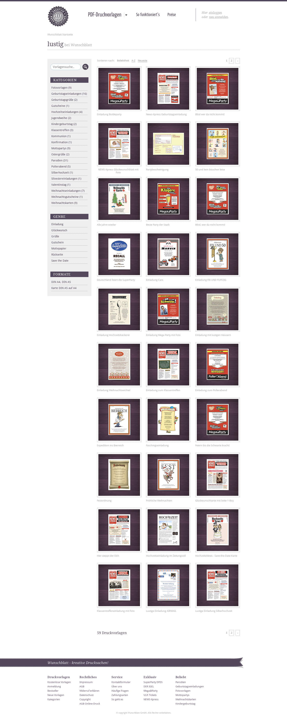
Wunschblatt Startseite (60, 34)
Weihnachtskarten (64, 202)
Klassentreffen (62, 130)
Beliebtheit (123, 60)
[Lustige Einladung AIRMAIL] (168, 585)
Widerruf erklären (89, 690)
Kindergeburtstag (64, 124)
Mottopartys (60, 148)
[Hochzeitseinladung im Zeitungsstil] (168, 530)
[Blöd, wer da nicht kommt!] (217, 199)
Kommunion (60, 136)
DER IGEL (149, 686)
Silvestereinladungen (66, 178)
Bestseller (52, 690)
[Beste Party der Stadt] (168, 199)
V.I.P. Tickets (150, 695)
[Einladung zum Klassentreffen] (168, 364)
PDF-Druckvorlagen (104, 15)
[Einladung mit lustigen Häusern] (217, 309)
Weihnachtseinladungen (68, 190)
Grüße (55, 236)
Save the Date (60, 260)
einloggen (215, 12)
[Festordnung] (119, 475)
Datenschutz (86, 695)
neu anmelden (218, 17)
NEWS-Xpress (151, 699)
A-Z (133, 60)
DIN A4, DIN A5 (61, 282)
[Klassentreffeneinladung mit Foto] (119, 585)
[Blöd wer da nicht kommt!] (217, 89)
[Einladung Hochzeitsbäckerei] (119, 309)
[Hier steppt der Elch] (119, 530)
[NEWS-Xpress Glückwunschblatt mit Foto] (119, 144)
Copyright (85, 699)
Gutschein (57, 242)
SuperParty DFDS (153, 682)
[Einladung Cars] (168, 254)
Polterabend (60, 166)
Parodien (59, 160)
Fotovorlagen (61, 87)
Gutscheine (60, 105)
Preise (172, 15)
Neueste (142, 60)
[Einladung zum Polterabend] (217, 364)
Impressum (86, 682)
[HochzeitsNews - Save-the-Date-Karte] (217, 530)
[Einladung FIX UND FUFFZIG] (217, 254)
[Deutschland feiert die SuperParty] (119, 254)
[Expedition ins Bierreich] (119, 420)
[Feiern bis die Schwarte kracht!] (217, 420)
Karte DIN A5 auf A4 (64, 288)
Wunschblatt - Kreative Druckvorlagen (58, 16)
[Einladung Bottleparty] (119, 89)
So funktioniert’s (148, 15)
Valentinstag (60, 184)
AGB (81, 686)
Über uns (116, 686)
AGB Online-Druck (89, 703)
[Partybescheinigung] (168, 144)
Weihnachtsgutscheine (67, 196)
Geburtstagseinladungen (69, 93)
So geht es (117, 699)
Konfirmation (61, 142)
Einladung (57, 224)
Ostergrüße (60, 154)
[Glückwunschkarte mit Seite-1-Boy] (217, 475)
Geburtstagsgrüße (64, 99)
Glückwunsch (59, 230)
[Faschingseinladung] (168, 420)
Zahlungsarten (119, 695)
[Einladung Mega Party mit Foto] (168, 309)
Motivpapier (58, 248)
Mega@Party (151, 690)
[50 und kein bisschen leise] (217, 144)
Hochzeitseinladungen (66, 111)
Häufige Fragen (120, 690)
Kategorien (53, 699)
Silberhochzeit (62, 172)
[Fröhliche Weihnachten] (168, 475)
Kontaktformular (120, 682)
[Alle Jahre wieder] (119, 199)
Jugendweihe (61, 118)
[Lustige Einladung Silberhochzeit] (217, 585)
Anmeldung (54, 686)
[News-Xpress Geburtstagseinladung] (168, 89)
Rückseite (57, 254)
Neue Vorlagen (55, 695)
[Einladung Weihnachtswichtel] (119, 364)
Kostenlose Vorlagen (59, 682)
